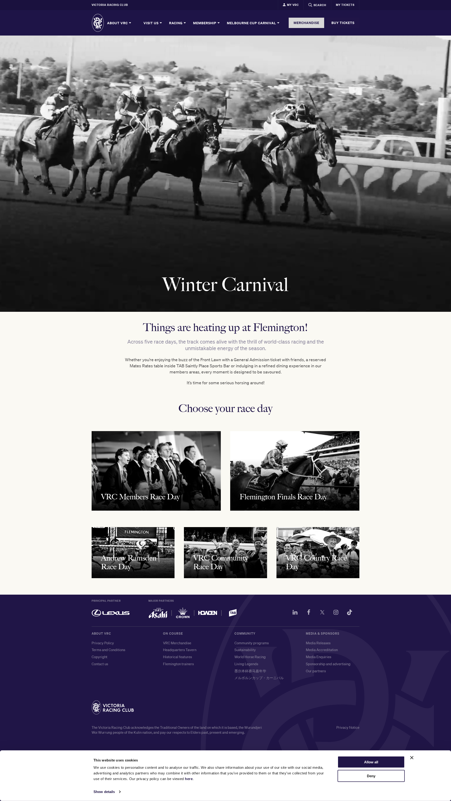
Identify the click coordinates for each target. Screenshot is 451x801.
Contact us (100, 663)
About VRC (118, 23)
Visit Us (151, 23)
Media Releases (318, 643)
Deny (371, 776)
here (189, 779)
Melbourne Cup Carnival (252, 23)
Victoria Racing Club (110, 5)
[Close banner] (411, 757)
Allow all (371, 762)
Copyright (99, 656)
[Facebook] (308, 613)
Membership (205, 23)
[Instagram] (336, 613)
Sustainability (245, 649)
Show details (104, 792)
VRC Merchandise (177, 643)
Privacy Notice (347, 727)
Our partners (316, 671)
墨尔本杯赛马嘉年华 (250, 671)
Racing (176, 23)
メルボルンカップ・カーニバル (259, 677)
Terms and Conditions (108, 649)
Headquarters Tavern (179, 649)
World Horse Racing (250, 656)
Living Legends (246, 663)
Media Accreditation (322, 649)
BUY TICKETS (342, 22)
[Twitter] (322, 613)
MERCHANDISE (306, 22)
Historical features (177, 656)
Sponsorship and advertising (328, 663)
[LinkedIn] (295, 613)
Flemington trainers (178, 663)
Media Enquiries (318, 656)
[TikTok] (349, 613)
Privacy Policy (103, 643)
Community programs (251, 643)
